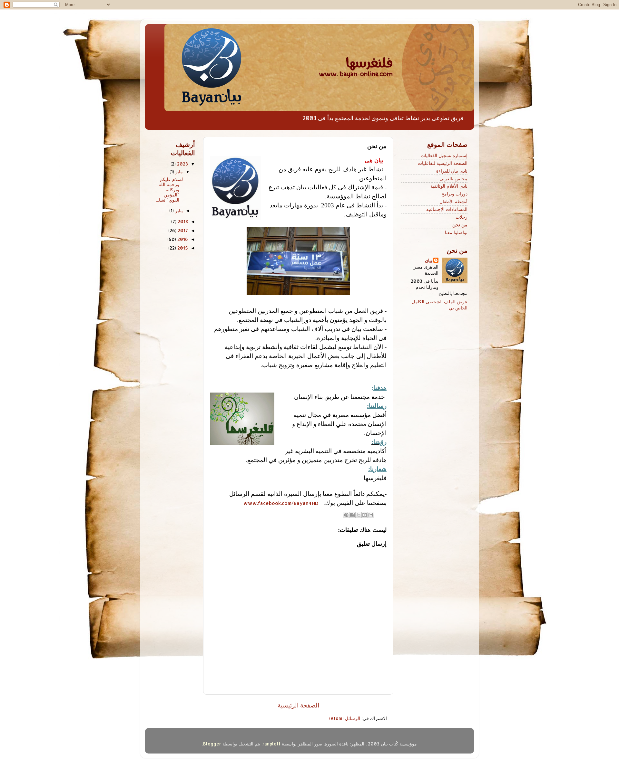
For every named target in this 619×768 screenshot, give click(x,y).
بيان (428, 260)
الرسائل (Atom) (344, 718)
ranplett (271, 743)
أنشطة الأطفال (453, 201)
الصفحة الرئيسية (298, 705)
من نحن (459, 224)
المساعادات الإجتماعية (446, 209)
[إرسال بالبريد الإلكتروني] (371, 515)
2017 (182, 230)
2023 (182, 163)
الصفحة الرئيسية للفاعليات (442, 163)
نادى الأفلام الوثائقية (448, 186)
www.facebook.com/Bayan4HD (281, 503)
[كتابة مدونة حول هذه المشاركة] (364, 515)
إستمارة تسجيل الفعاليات (444, 155)
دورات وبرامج (454, 193)
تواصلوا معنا (456, 232)
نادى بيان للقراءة (451, 171)
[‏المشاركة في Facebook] (352, 515)
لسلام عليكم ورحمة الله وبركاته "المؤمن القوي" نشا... (170, 189)
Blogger (212, 743)
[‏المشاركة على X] (358, 515)
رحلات (461, 217)
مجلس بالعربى (453, 178)
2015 (182, 248)
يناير (178, 210)
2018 (182, 221)
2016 (182, 239)
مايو (178, 171)
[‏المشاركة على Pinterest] (346, 515)
